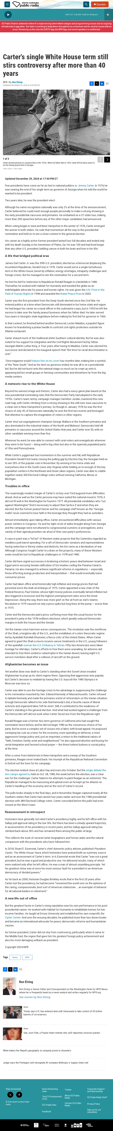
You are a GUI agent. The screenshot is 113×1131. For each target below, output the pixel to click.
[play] (8, 14)
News (15, 957)
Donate (101, 4)
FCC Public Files (49, 1105)
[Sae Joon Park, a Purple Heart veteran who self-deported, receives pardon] (12, 1034)
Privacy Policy (93, 1104)
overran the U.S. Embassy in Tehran (43, 645)
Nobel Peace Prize (71, 293)
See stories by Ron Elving (34, 997)
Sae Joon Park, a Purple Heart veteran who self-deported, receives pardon (62, 1032)
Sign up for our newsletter (94, 1111)
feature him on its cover (45, 360)
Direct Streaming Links (50, 1090)
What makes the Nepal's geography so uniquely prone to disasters (37, 1050)
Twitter (68, 1090)
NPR (27, 957)
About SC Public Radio (72, 1097)
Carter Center (13, 917)
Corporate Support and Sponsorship (96, 1090)
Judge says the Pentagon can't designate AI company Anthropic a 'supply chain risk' (46, 1062)
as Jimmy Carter (84, 185)
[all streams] (108, 14)
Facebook (46, 1112)
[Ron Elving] (9, 986)
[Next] (107, 159)
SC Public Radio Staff (97, 1097)
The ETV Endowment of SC (52, 1098)
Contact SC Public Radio (73, 1104)
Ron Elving (17, 82)
